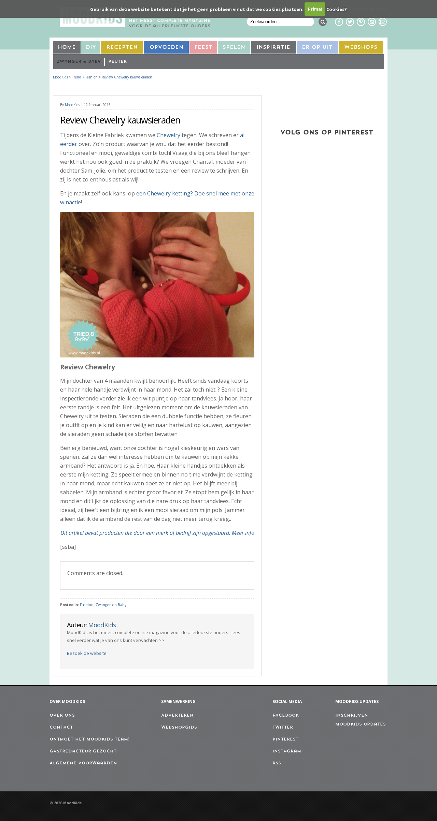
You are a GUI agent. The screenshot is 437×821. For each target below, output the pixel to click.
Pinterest (285, 739)
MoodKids (60, 77)
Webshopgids (179, 727)
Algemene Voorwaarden (83, 763)
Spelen (234, 47)
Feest (203, 47)
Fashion (87, 604)
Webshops (360, 47)
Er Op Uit (317, 47)
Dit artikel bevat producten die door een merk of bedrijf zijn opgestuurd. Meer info (157, 533)
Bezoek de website (87, 653)
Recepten (122, 47)
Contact (61, 727)
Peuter (117, 62)
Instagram (286, 751)
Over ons (62, 716)
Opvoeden (166, 47)
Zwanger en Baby (111, 604)
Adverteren (177, 716)
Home (67, 47)
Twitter (282, 727)
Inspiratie (273, 47)
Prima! (315, 9)
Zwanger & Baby (79, 62)
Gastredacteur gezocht (83, 751)
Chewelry (168, 135)
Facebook (285, 716)
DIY (91, 47)
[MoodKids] (135, 25)
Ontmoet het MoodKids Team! (90, 739)
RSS (276, 763)
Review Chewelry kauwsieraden (127, 77)
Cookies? (336, 9)
